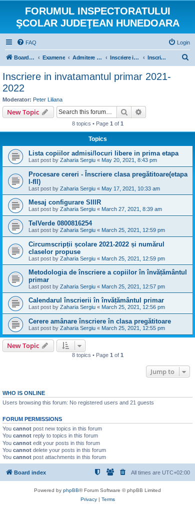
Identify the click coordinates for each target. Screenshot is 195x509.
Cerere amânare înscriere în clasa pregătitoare (99, 321)
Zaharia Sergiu (78, 160)
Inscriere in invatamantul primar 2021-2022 (86, 82)
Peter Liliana (47, 99)
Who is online (23, 393)
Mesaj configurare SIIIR (64, 202)
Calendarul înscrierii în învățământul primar (96, 300)
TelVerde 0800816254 (60, 223)
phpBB (71, 490)
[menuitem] (26, 42)
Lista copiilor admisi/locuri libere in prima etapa (103, 153)
